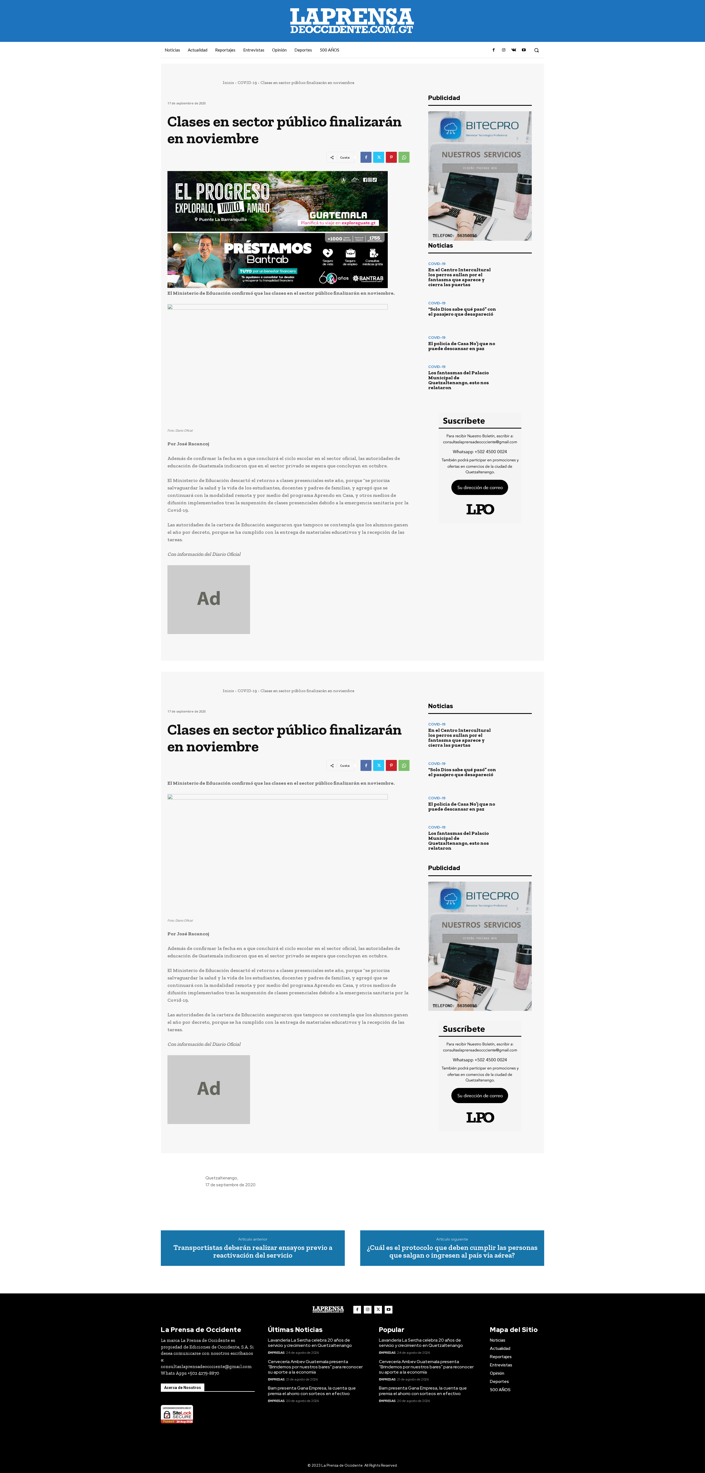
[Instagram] (504, 50)
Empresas (276, 1352)
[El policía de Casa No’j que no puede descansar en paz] (516, 343)
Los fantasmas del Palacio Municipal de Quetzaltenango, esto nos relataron (458, 380)
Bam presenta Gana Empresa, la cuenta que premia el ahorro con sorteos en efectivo (312, 1390)
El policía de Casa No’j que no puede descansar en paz (461, 345)
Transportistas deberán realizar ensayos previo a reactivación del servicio (252, 1251)
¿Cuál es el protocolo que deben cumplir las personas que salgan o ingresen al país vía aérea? (452, 1251)
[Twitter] (378, 157)
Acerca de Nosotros (182, 1387)
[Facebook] (494, 50)
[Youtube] (524, 50)
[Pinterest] (391, 157)
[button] (536, 50)
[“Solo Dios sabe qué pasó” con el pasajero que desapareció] (516, 308)
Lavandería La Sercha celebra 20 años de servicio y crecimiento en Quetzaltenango (310, 1342)
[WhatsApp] (404, 157)
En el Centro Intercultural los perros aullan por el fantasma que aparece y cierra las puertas (459, 277)
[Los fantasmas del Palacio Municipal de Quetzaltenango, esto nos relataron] (516, 377)
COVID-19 (247, 82)
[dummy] (288, 599)
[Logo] (328, 1309)
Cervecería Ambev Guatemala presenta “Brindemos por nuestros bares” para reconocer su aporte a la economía (315, 1367)
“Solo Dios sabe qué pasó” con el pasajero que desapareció (462, 311)
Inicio (228, 82)
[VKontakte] (514, 50)
